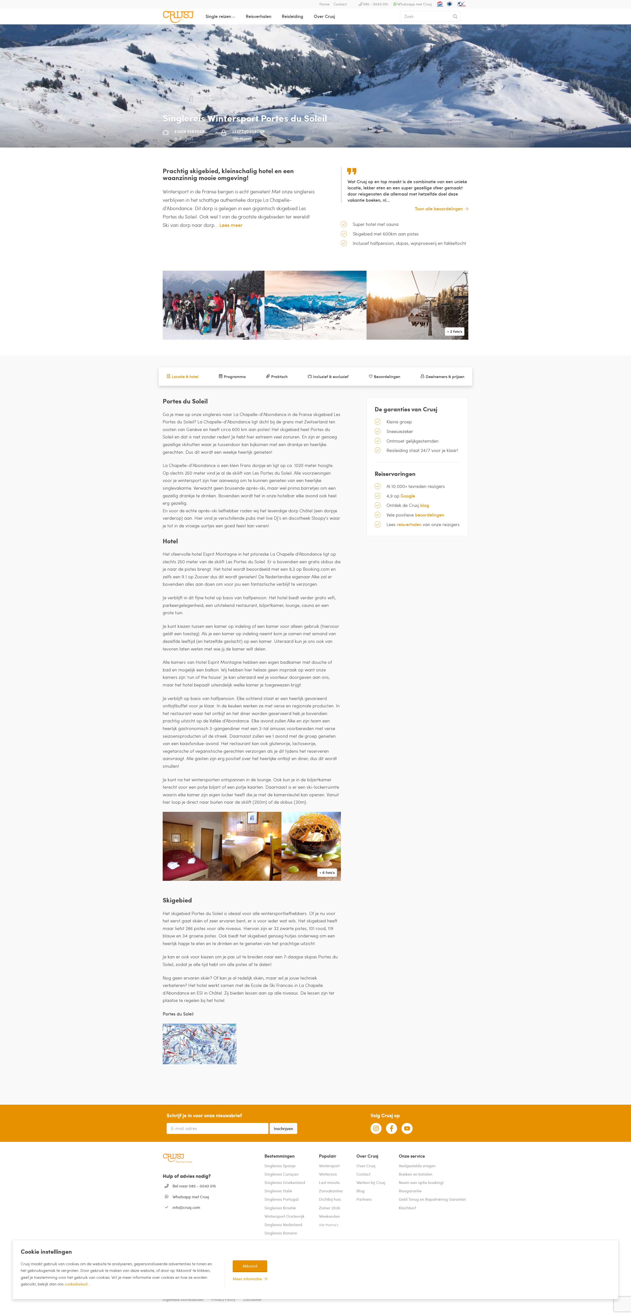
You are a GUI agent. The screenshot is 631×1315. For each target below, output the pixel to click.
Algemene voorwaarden (183, 1299)
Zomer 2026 (329, 1207)
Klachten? (407, 1207)
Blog (360, 1190)
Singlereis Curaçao (281, 1174)
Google (408, 496)
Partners (364, 1199)
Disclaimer (252, 1299)
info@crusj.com (186, 1207)
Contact (340, 3)
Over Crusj (324, 16)
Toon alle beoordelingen (439, 208)
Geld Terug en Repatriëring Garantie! (432, 1199)
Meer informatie (247, 1278)
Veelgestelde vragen (417, 1165)
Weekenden (329, 1216)
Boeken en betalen (415, 1174)
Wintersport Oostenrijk (284, 1216)
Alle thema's (328, 1224)
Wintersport (329, 1165)
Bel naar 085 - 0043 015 (194, 1185)
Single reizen (218, 16)
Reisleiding (292, 16)
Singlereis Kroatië (280, 1207)
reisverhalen (409, 524)
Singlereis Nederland (283, 1224)
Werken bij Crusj (370, 1182)
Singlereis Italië (278, 1190)
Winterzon (328, 1174)
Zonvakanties (331, 1190)
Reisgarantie (410, 1190)
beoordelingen (429, 515)
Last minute (329, 1182)
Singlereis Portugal (281, 1199)
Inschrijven (283, 1128)
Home (324, 3)
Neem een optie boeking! (421, 1182)
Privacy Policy (223, 1299)
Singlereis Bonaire (280, 1232)
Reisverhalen (258, 16)
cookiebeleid (76, 1283)
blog (424, 505)
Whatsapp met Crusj (414, 3)
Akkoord (250, 1265)
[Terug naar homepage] (182, 16)
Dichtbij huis (330, 1199)
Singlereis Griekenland (284, 1182)
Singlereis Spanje (280, 1165)
